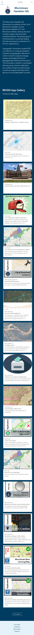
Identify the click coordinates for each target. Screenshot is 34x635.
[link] (17, 114)
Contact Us (17, 631)
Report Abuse (17, 629)
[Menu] (2, 2)
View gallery (17, 614)
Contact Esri (17, 627)
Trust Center (17, 625)
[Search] (32, 2)
